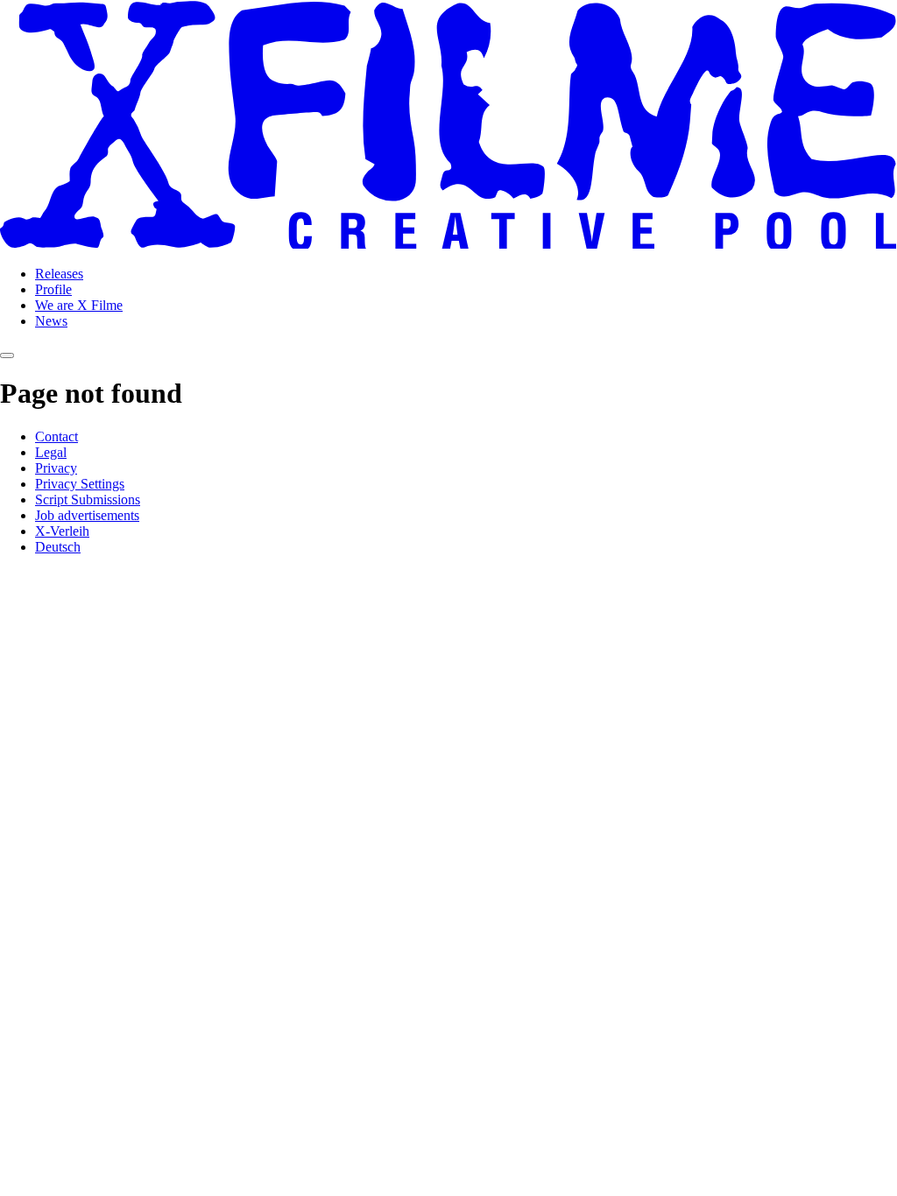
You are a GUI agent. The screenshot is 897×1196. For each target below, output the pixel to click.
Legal (51, 452)
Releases (59, 273)
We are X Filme (79, 305)
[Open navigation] (7, 355)
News (51, 320)
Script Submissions (87, 499)
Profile (53, 289)
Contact (56, 436)
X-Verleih (62, 531)
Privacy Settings (79, 483)
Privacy (56, 468)
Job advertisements (87, 515)
